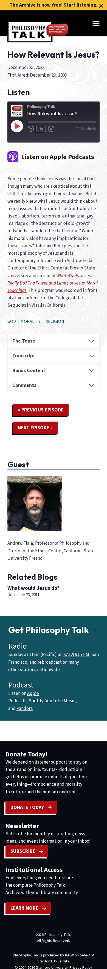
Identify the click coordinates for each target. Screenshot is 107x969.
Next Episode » (35, 427)
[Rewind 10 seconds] (31, 129)
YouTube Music (60, 701)
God (11, 321)
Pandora (24, 708)
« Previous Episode (41, 410)
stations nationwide (40, 669)
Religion (54, 321)
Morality (30, 321)
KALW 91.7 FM (76, 654)
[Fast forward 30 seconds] (53, 129)
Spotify (36, 701)
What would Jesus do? (33, 588)
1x (41, 129)
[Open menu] (95, 23)
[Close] (101, 5)
